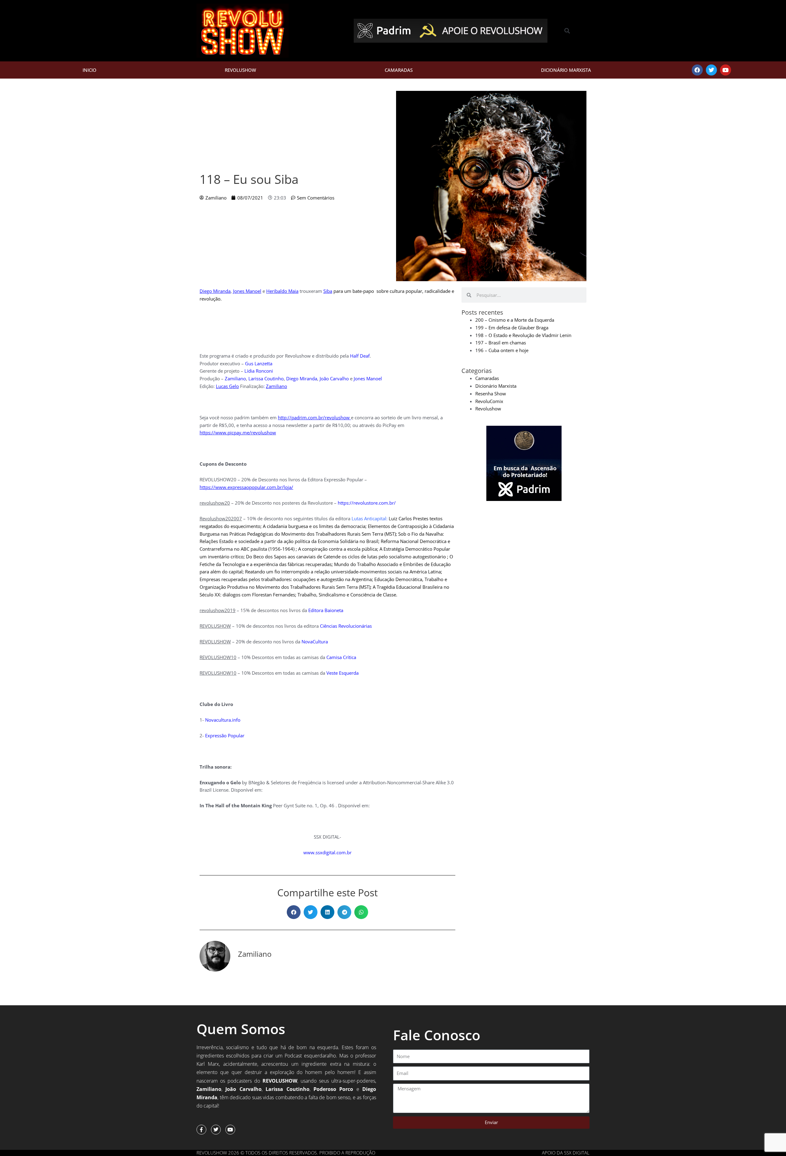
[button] (567, 31)
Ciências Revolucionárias (346, 626)
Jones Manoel (247, 291)
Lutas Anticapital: (369, 518)
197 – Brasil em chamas (500, 342)
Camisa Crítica (341, 657)
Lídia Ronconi (258, 371)
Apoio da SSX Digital (566, 1153)
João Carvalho (334, 378)
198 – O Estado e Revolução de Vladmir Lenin (523, 335)
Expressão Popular (224, 735)
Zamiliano (235, 378)
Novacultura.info (222, 720)
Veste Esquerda (342, 673)
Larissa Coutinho (266, 378)
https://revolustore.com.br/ (367, 503)
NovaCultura (315, 641)
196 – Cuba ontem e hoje (501, 350)
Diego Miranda (215, 291)
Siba (327, 291)
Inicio (89, 70)
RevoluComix (489, 401)
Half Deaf (360, 356)
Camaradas (399, 70)
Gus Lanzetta (258, 363)
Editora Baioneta (325, 610)
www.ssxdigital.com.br (327, 852)
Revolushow (240, 70)
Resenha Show (490, 393)
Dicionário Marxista (566, 70)
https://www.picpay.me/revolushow (238, 432)
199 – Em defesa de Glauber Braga (511, 327)
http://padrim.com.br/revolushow (314, 417)
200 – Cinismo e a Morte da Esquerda (514, 320)
